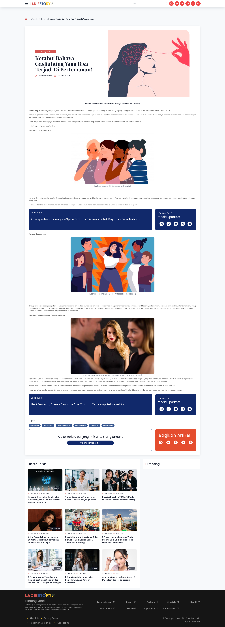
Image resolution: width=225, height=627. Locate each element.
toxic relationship (64, 425)
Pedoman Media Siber (41, 622)
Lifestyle (34, 19)
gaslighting (34, 425)
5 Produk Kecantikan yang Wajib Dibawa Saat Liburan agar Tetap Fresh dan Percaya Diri (117, 540)
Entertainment (129, 488)
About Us (34, 618)
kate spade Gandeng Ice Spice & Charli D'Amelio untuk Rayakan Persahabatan (86, 219)
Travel (130, 608)
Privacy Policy (51, 618)
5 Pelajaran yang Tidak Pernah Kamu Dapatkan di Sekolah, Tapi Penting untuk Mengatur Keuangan (44, 580)
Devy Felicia (34, 493)
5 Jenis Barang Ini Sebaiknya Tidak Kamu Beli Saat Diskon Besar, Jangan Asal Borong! (81, 540)
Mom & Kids (106, 608)
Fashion (57, 488)
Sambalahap (169, 608)
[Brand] (41, 3)
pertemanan (108, 425)
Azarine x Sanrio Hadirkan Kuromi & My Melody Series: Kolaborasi (118, 578)
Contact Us (63, 622)
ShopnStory (148, 608)
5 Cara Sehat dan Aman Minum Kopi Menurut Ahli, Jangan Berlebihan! (80, 580)
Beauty (131, 528)
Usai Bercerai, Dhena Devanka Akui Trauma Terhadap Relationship (77, 404)
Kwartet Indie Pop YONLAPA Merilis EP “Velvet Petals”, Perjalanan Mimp (118, 498)
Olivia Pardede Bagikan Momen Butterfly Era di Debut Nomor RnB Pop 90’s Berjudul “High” (43, 540)
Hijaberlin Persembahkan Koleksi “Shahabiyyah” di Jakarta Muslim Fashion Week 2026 (44, 500)
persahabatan (80, 425)
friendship (94, 425)
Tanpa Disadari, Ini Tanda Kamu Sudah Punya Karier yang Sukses (80, 498)
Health (193, 602)
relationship (48, 425)
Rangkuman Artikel (91, 442)
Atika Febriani (45, 75)
